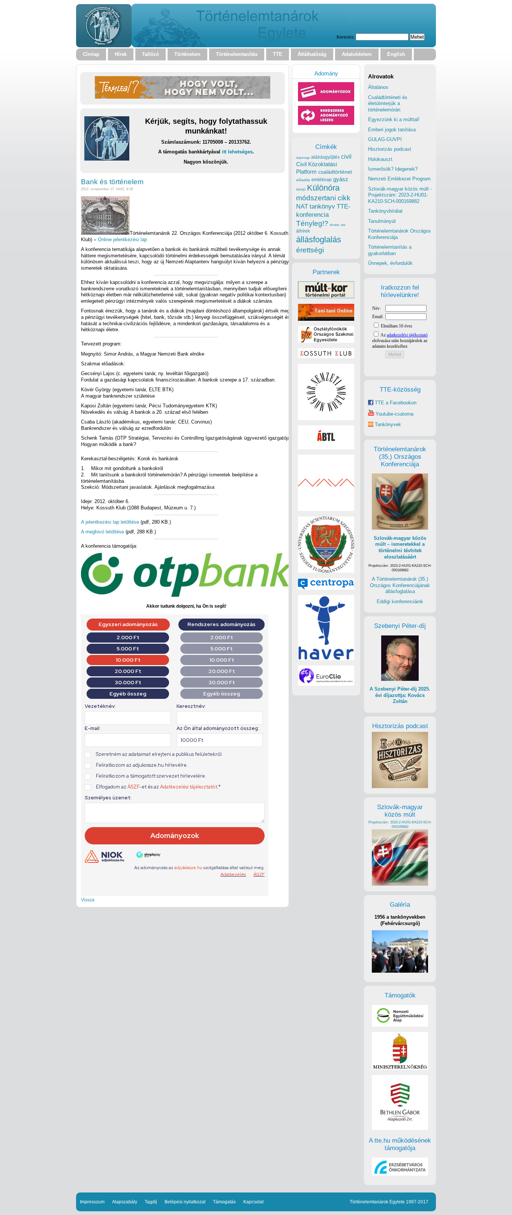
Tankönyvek (388, 424)
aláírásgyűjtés (325, 157)
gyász (340, 179)
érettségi (310, 250)
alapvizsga (303, 157)
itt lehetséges (237, 152)
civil (346, 156)
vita (343, 225)
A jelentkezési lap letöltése (110, 522)
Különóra (323, 187)
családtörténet (335, 172)
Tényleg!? (312, 223)
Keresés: (346, 37)
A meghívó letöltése (102, 532)
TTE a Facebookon (394, 403)
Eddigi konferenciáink (400, 601)
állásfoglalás (318, 239)
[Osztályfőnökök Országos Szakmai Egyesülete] (326, 341)
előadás (303, 180)
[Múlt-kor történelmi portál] (326, 296)
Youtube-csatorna (393, 414)
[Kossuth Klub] (326, 356)
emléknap (321, 179)
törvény (334, 225)
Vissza (87, 899)
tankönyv (322, 206)
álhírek (303, 230)
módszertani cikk (323, 198)
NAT (302, 206)
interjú (300, 189)
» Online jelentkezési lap (120, 239)
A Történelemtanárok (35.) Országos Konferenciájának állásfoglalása (400, 585)
